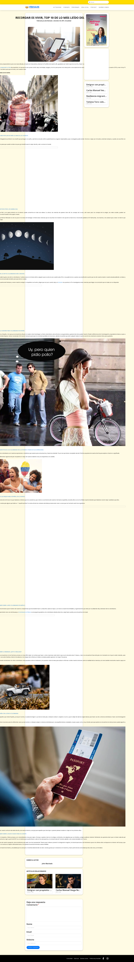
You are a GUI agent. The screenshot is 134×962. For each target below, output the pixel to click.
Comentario (33, 904)
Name (29, 924)
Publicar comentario (33, 947)
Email (29, 932)
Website (30, 939)
